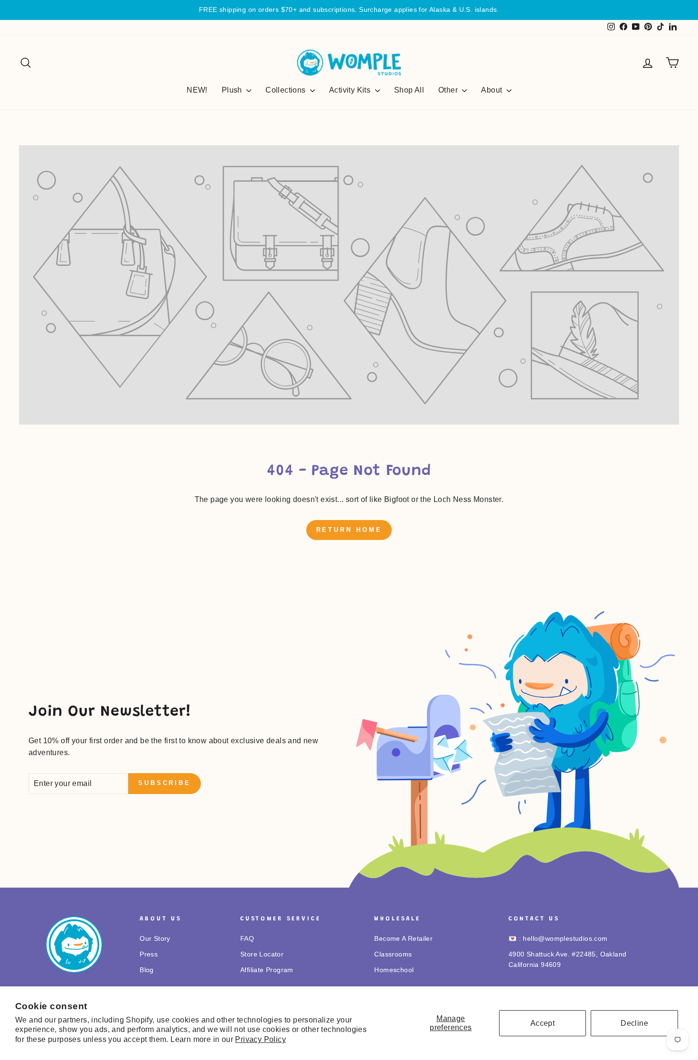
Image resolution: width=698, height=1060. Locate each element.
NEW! (197, 90)
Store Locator (261, 954)
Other (449, 90)
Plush (233, 90)
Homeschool (394, 970)
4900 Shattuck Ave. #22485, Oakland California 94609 (568, 959)
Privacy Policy (260, 1039)
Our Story (155, 938)
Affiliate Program (266, 970)
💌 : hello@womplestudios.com (558, 938)
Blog (147, 970)
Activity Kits (351, 90)
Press (149, 954)
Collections (286, 90)
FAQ (247, 938)
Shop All (409, 90)
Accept (542, 1023)
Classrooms (393, 954)
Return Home (349, 529)
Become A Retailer (403, 938)
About (492, 90)
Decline (634, 1023)
